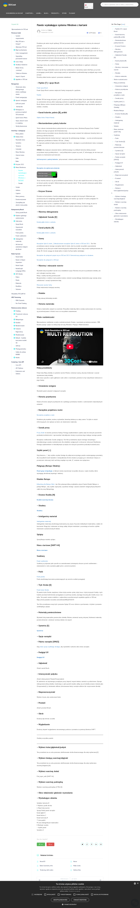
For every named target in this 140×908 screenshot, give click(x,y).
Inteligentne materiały (44, 521)
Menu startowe (42, 550)
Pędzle (39, 95)
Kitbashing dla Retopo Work (46, 484)
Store (64, 13)
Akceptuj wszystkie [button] (60, 900)
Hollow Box (77, 870)
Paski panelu (41, 577)
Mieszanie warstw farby (44, 285)
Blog (46, 13)
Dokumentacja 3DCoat (14, 13)
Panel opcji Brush (42, 88)
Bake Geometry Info (46, 866)
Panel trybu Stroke (43, 590)
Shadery (39, 511)
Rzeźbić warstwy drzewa (45, 500)
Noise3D (42, 861)
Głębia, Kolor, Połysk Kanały (45, 117)
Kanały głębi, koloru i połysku (46, 222)
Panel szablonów (42, 561)
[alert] (70, 894)
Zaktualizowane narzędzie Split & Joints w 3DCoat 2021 (71, 243)
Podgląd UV (40, 657)
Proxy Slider (41, 433)
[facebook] (87, 844)
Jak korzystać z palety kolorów (47, 159)
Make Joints (77, 866)
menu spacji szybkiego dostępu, (50, 647)
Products (55, 13)
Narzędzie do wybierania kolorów (48, 168)
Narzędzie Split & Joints (44, 243)
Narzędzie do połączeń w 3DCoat (48, 260)
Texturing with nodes (46, 870)
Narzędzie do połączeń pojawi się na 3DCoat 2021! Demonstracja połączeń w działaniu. (65, 255)
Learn (38, 13)
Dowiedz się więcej (74, 891)
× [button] (137, 883)
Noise (75, 861)
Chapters (29, 13)
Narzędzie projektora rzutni (45, 415)
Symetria (40, 631)
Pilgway (72, 13)
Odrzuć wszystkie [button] (80, 900)
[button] (69, 904)
